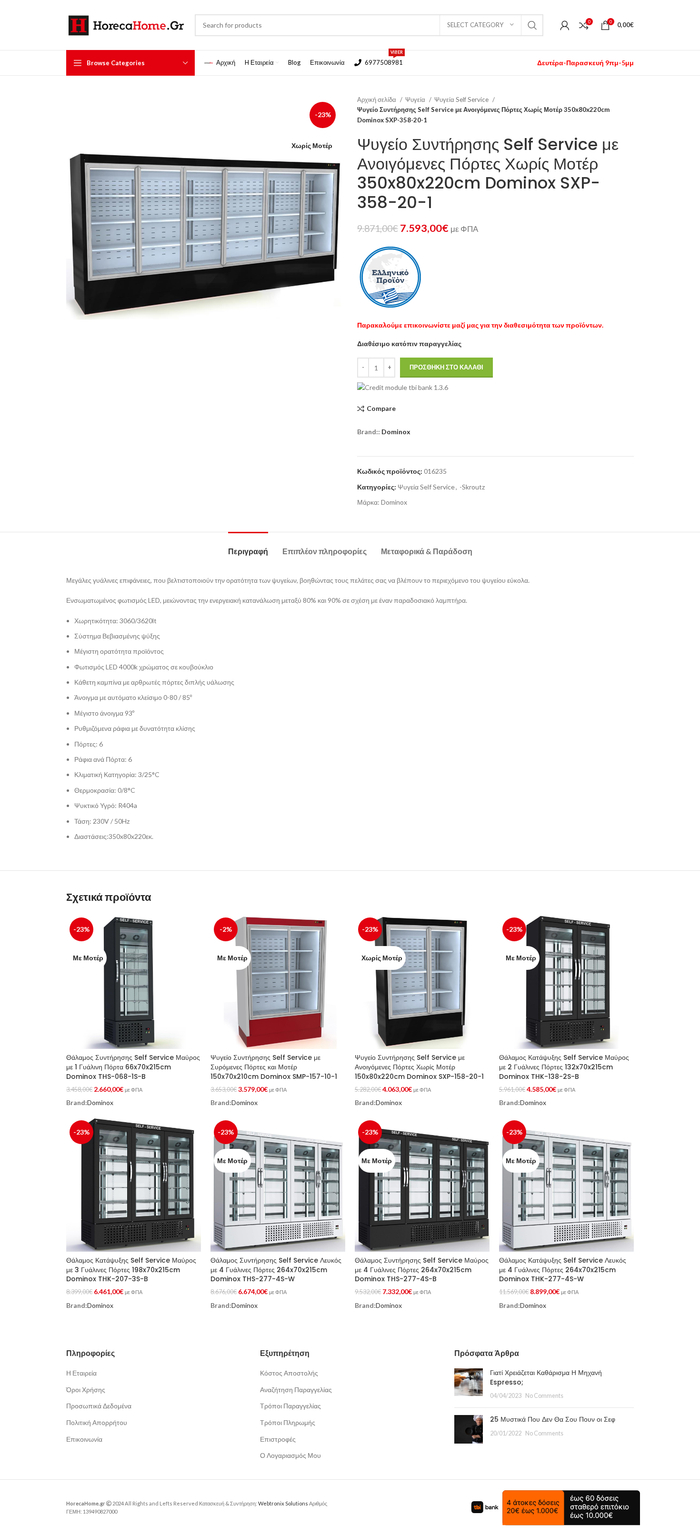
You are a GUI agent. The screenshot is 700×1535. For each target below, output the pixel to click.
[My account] (564, 25)
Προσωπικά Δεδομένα (98, 1406)
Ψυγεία (416, 99)
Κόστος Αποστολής (289, 1373)
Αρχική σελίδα (377, 99)
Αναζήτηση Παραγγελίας (296, 1389)
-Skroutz (472, 487)
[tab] (248, 546)
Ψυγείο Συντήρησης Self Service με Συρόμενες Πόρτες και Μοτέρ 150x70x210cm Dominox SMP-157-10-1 (273, 1067)
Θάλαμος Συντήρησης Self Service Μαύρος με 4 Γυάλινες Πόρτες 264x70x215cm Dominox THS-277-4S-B (422, 1270)
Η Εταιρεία (81, 1373)
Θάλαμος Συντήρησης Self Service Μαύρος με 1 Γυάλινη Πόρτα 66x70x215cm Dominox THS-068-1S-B (133, 1067)
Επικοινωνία (84, 1439)
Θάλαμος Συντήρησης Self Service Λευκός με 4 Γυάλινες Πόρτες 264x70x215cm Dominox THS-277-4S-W (275, 1270)
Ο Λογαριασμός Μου (290, 1455)
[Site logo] (125, 24)
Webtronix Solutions (283, 1503)
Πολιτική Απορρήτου (96, 1422)
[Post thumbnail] (468, 1384)
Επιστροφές (278, 1439)
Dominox (395, 432)
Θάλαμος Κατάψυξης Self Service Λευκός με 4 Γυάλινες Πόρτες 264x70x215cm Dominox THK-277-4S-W (562, 1270)
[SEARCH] (532, 25)
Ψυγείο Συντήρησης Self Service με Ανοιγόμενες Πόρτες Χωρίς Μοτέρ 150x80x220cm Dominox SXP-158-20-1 (419, 1067)
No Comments (544, 1395)
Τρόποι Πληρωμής (287, 1422)
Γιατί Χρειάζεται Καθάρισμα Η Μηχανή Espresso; (546, 1377)
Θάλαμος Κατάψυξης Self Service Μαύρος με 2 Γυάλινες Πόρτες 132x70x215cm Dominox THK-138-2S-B (564, 1067)
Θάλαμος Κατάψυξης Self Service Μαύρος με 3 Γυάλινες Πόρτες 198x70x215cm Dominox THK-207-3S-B (131, 1270)
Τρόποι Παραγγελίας (290, 1406)
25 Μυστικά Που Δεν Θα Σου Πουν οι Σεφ (552, 1419)
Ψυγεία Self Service (462, 99)
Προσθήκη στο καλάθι (446, 367)
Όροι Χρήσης (85, 1389)
